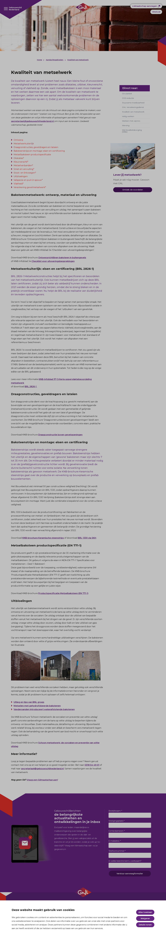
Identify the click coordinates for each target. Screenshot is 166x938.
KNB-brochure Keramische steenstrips (43, 538)
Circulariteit (127, 93)
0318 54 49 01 (92, 765)
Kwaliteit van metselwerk (78, 60)
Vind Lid (156, 12)
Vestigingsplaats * (117, 821)
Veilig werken (128, 116)
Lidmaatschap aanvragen (144, 6)
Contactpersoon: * (117, 831)
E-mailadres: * (115, 841)
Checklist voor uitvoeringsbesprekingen (53, 261)
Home (39, 60)
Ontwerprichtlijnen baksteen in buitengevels (62, 257)
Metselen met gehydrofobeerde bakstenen (37, 706)
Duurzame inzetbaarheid (133, 103)
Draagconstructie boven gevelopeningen (60, 434)
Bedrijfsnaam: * (115, 811)
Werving (125, 125)
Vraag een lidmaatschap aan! (42, 780)
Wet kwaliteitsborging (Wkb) (132, 131)
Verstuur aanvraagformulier (130, 873)
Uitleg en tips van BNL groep (29, 702)
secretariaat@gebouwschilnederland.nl (32, 121)
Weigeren (145, 918)
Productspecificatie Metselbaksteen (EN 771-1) (63, 593)
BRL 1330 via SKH (87, 538)
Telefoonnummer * (117, 851)
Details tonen (145, 925)
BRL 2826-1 (31, 386)
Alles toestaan (145, 912)
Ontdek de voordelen (132, 190)
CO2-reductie (128, 98)
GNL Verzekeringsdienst (133, 107)
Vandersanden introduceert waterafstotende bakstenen (44, 709)
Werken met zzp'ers (131, 121)
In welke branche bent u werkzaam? (125, 861)
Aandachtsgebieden (55, 60)
